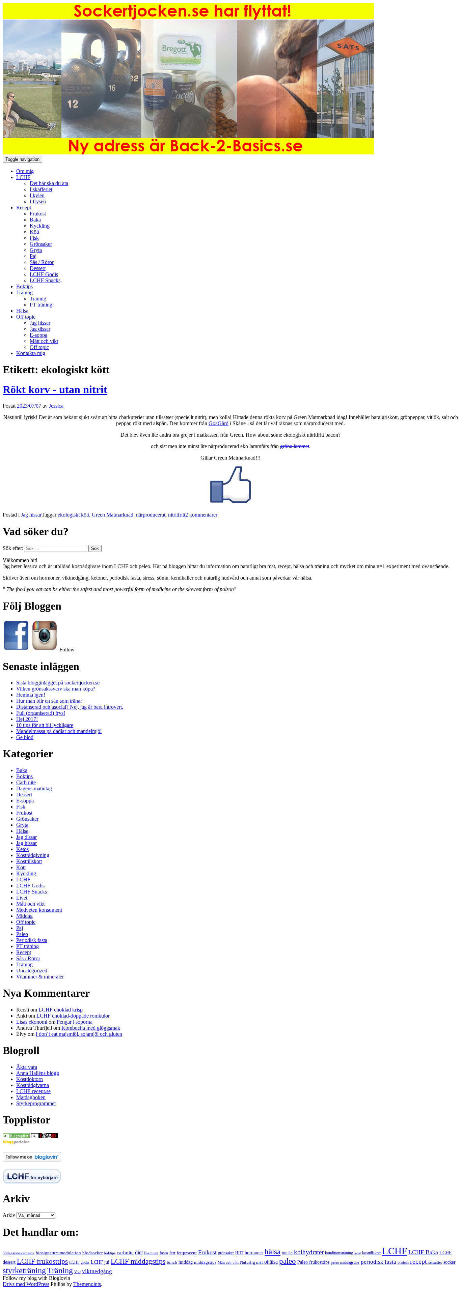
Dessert (38, 268)
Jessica (56, 406)
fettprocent (187, 1252)
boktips (109, 1253)
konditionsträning (339, 1253)
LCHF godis (79, 1262)
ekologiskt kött (73, 515)
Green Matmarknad (112, 515)
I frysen (38, 201)
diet (139, 1252)
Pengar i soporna (74, 1022)
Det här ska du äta (49, 183)
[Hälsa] (16, 1136)
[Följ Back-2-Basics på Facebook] (17, 649)
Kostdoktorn (29, 1079)
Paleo (22, 934)
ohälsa (271, 1262)
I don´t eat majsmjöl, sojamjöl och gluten (79, 1034)
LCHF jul (100, 1262)
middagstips (205, 1262)
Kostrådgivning (32, 855)
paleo (287, 1261)
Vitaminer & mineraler (40, 976)
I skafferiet (41, 189)
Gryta (36, 250)
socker (449, 1262)
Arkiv (9, 1215)
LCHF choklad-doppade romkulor (73, 1016)
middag (186, 1262)
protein (403, 1262)
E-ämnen (151, 1253)
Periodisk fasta (31, 940)
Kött (34, 232)
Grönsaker (41, 244)
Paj (33, 256)
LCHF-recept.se (33, 1091)
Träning (24, 292)
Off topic (25, 317)
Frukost (38, 213)
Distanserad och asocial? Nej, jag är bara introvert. (69, 707)
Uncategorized (31, 970)
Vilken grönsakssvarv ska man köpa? (55, 689)
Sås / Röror (42, 262)
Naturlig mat (251, 1262)
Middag (24, 916)
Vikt (77, 1272)
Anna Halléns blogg (37, 1073)
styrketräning (24, 1270)
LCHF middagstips (138, 1261)
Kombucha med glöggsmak (90, 1028)
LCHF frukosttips (42, 1261)
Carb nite (26, 782)
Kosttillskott (29, 861)
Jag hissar (40, 323)
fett (172, 1252)
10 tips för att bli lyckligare (44, 725)
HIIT (239, 1253)
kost (357, 1253)
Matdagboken (31, 1097)
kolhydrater (309, 1252)
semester (435, 1262)
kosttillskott (371, 1253)
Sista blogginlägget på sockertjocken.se (58, 682)
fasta (164, 1253)
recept (418, 1261)
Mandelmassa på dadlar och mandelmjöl (59, 731)
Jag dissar (40, 329)
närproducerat (150, 515)
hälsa (272, 1251)
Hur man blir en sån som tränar (49, 701)
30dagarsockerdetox (18, 1253)
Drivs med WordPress (26, 1284)
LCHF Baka (423, 1252)
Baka (35, 220)
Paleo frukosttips (313, 1262)
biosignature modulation (58, 1253)
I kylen (37, 195)
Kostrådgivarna (32, 1085)
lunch (172, 1262)
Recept (23, 207)
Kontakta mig (30, 353)
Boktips (24, 286)
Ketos (22, 849)
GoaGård (218, 423)
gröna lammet (294, 446)
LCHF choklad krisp (60, 1010)
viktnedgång (97, 1271)
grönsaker (226, 1253)
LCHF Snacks (45, 280)
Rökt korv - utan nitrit (55, 389)
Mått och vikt (44, 341)
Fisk (34, 238)
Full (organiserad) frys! (40, 713)
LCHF (23, 177)
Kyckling (40, 226)
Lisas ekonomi (31, 1022)
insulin (287, 1253)
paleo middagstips (345, 1262)
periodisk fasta (378, 1262)
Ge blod (24, 737)
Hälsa (22, 311)
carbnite (125, 1252)
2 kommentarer (201, 515)
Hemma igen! (30, 695)
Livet (21, 898)
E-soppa (38, 335)
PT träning (41, 304)
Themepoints (87, 1284)
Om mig (25, 171)
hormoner (254, 1252)
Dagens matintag (34, 788)
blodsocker (92, 1253)
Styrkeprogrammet (36, 1103)
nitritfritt (176, 515)
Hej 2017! (27, 719)
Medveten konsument (39, 910)
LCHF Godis (44, 274)
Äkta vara (26, 1067)
